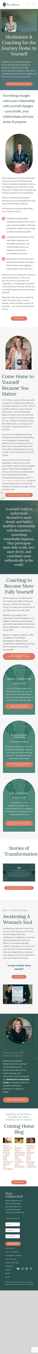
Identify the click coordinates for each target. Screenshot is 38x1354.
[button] (4, 872)
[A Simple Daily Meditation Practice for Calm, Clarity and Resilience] (19, 1140)
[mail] (22, 1268)
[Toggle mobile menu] (33, 4)
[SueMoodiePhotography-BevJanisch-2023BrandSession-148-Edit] (17, 985)
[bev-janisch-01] (19, 135)
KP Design (29, 1284)
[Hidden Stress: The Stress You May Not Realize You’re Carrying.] (30, 1140)
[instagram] (26, 1268)
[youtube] (18, 1268)
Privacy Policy (20, 1282)
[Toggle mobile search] (29, 4)
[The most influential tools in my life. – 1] (19, 873)
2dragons (30, 1282)
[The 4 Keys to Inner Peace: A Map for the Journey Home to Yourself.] (7, 1140)
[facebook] (31, 1268)
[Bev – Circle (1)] (19, 1018)
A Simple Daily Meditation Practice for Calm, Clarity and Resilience (21, 1156)
